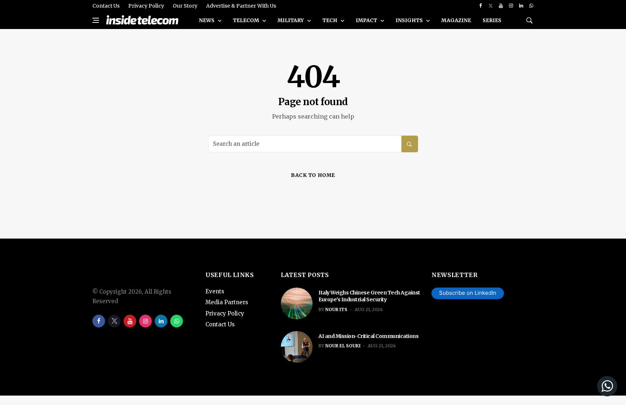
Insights (410, 20)
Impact (367, 20)
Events (214, 291)
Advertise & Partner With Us (241, 6)
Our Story (185, 6)
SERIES (492, 20)
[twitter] (490, 6)
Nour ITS (336, 309)
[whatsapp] (531, 6)
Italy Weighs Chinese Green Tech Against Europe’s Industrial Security (369, 296)
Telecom (246, 20)
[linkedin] (521, 6)
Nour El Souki (342, 345)
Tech (330, 20)
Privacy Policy (146, 6)
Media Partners (226, 302)
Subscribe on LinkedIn (467, 292)
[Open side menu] (95, 20)
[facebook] (480, 6)
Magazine (456, 20)
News (207, 20)
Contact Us (106, 6)
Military (291, 20)
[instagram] (511, 6)
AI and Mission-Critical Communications (368, 336)
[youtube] (500, 6)
